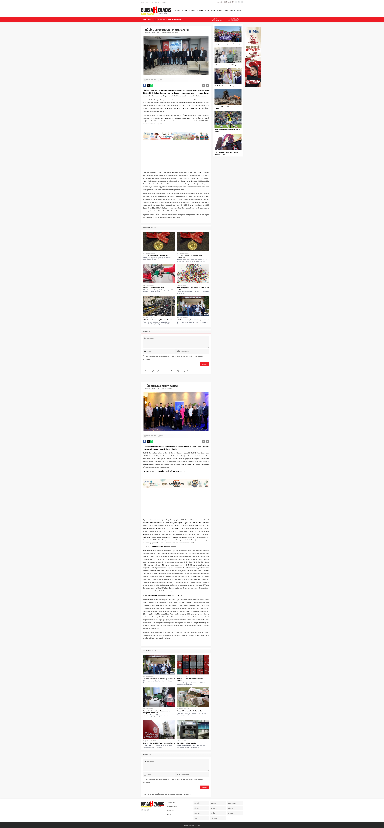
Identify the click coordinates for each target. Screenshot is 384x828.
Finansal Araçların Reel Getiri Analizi (189, 711)
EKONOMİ (153, 32)
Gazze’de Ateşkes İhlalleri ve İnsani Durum (172, 19)
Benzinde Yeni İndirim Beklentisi (154, 287)
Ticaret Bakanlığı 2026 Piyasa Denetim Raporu (159, 743)
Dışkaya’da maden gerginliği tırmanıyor (227, 44)
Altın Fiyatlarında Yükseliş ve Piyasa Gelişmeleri (189, 256)
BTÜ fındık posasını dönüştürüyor (225, 65)
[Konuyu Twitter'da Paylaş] (148, 85)
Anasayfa (147, 32)
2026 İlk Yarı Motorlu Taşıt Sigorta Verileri (157, 320)
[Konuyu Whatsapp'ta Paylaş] (151, 85)
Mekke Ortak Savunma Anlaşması (225, 86)
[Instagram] (242, 2)
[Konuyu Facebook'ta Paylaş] (144, 85)
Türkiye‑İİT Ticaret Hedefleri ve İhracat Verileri (190, 679)
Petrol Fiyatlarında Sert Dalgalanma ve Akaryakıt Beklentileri (156, 712)
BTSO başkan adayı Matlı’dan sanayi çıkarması (193, 320)
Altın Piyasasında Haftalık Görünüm (155, 255)
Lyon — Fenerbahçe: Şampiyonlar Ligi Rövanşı (227, 130)
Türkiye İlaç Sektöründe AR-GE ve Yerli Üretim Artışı (193, 288)
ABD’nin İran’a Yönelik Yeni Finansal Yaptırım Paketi (226, 153)
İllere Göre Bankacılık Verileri (187, 743)
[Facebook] (236, 2)
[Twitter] (239, 2)
